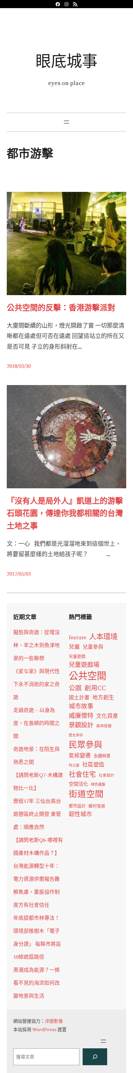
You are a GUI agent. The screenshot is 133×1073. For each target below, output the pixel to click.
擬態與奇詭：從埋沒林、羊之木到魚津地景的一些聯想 (36, 645)
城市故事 (81, 706)
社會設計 (106, 775)
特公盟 (74, 765)
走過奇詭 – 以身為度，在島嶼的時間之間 (36, 723)
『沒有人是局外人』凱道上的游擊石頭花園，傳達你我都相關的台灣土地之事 (65, 513)
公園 (75, 688)
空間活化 (78, 783)
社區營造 (93, 764)
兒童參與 (93, 646)
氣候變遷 (80, 755)
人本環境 (103, 637)
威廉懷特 (81, 715)
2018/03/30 (19, 365)
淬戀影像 (54, 1021)
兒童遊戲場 (84, 664)
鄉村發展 (96, 806)
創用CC (95, 688)
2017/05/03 (19, 573)
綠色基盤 (98, 784)
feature (77, 637)
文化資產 (107, 716)
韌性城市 (80, 814)
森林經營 (104, 726)
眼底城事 (66, 60)
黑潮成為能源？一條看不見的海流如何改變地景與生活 (36, 982)
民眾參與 (85, 745)
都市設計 (77, 806)
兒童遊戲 (77, 656)
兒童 (74, 647)
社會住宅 (82, 774)
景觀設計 (81, 725)
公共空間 (87, 675)
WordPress (44, 1029)
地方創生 (103, 697)
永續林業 (102, 756)
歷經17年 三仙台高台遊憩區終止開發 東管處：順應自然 (37, 813)
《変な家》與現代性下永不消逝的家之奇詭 (36, 684)
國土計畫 (79, 697)
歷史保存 (76, 735)
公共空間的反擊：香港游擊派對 (61, 307)
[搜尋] (95, 1056)
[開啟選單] (66, 122)
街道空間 (86, 794)
